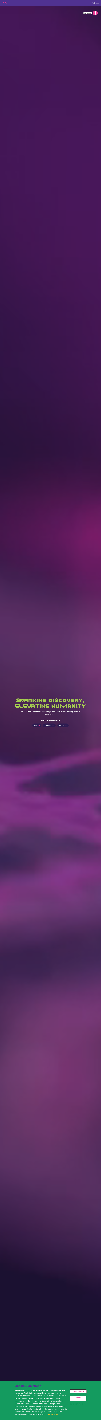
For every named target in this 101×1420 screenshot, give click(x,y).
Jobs (35, 725)
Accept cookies (78, 1391)
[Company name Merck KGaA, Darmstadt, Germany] (4, 3)
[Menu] (97, 3)
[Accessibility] (95, 13)
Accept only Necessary (78, 1398)
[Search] (94, 3)
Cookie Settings (75, 1404)
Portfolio (61, 725)
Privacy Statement (51, 1414)
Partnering (48, 725)
